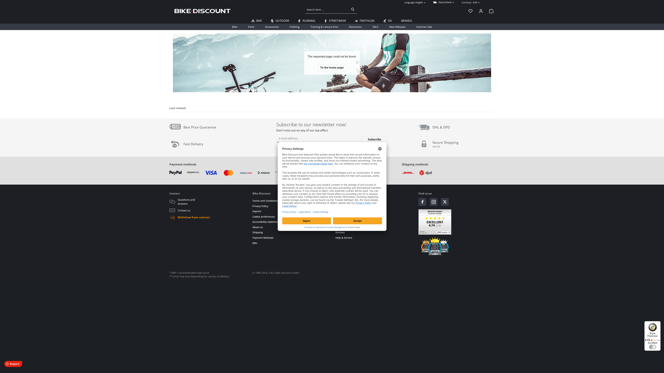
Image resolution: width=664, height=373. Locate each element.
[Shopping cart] (490, 11)
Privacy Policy (260, 206)
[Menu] (658, 323)
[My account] (481, 11)
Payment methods (182, 164)
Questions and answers (186, 201)
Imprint (256, 211)
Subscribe (374, 139)
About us (257, 227)
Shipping (257, 232)
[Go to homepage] (202, 11)
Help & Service (343, 237)
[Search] (353, 9)
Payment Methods (263, 237)
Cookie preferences (263, 216)
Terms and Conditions (265, 200)
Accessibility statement (265, 221)
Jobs (254, 243)
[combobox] (327, 9)
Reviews (340, 232)
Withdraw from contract (194, 217)
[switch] (652, 347)
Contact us (184, 210)
